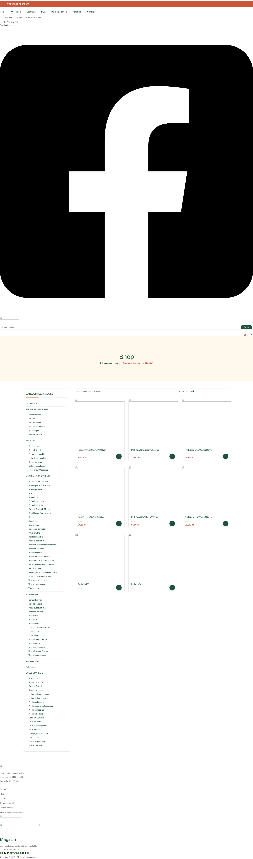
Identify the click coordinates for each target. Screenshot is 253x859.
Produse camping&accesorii (40, 706)
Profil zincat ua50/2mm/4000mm (91, 517)
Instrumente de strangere (39, 694)
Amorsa (31, 419)
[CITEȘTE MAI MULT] (119, 588)
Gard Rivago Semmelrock (39, 513)
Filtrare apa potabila (36, 454)
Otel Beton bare (35, 604)
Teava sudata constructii (38, 655)
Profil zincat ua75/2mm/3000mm (144, 517)
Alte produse (31, 403)
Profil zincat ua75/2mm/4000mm (198, 517)
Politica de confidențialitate (11, 812)
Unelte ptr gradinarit (36, 741)
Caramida (31, 12)
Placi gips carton (59, 12)
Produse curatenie (36, 710)
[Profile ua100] (99, 557)
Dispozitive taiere (35, 690)
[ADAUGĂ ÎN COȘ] (119, 456)
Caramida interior (35, 505)
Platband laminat (35, 612)
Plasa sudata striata (36, 541)
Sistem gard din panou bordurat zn (43, 572)
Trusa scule (33, 737)
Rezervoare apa (35, 462)
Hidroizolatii (33, 521)
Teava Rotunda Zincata (38, 651)
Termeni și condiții (7, 803)
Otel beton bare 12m (37, 529)
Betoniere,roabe (35, 678)
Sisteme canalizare (36, 466)
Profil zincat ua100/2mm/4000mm (145, 450)
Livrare (3, 798)
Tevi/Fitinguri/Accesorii (38, 470)
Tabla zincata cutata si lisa (39, 576)
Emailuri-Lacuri (34, 422)
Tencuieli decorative (36, 584)
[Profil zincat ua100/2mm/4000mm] (153, 423)
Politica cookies (6, 808)
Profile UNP (33, 623)
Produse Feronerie (36, 714)
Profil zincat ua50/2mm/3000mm (198, 450)
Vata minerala (34, 588)
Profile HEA (33, 616)
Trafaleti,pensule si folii (38, 733)
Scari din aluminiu (36, 718)
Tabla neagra (33, 635)
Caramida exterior (36, 501)
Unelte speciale (35, 745)
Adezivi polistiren (35, 489)
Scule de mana (34, 722)
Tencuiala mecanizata (37, 580)
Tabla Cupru (33, 631)
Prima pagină (106, 363)
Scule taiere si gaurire (37, 726)
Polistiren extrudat (36, 549)
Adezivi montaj (34, 415)
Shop (117, 363)
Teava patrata (34, 643)
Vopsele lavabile (35, 434)
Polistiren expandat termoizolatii (42, 545)
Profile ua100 (83, 584)
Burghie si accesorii (36, 682)
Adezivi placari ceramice (39, 485)
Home (2, 12)
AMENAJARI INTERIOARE (38, 409)
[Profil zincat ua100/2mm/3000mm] (99, 423)
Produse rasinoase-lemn (39, 556)
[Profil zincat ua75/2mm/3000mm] (153, 490)
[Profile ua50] (153, 557)
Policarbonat (31, 667)
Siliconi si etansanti (36, 426)
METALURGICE (33, 594)
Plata (2, 794)
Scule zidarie (34, 729)
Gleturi (31, 517)
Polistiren (77, 12)
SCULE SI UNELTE (34, 673)
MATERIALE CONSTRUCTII (38, 476)
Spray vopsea (34, 430)
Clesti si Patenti (35, 686)
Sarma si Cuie (34, 568)
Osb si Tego (33, 525)
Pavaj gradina (34, 533)
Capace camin (34, 446)
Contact (90, 12)
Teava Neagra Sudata (37, 639)
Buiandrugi (33, 497)
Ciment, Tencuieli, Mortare (39, 509)
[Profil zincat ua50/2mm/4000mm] (99, 490)
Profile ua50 (136, 584)
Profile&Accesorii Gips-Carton (41, 560)
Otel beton (16, 12)
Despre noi (4, 789)
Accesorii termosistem (38, 481)
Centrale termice (35, 450)
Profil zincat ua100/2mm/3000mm (92, 450)
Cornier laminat (35, 600)
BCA (43, 12)
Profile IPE (33, 620)
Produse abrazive (36, 702)
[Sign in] (1, 331)
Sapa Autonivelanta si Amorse (41, 564)
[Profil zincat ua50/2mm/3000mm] (206, 423)
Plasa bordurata (32, 661)
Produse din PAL (35, 552)
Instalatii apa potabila (37, 458)
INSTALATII (31, 441)
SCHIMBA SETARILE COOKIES (14, 853)
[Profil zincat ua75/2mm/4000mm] (206, 490)
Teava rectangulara (36, 647)
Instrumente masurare (38, 698)
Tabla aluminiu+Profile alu (39, 627)
